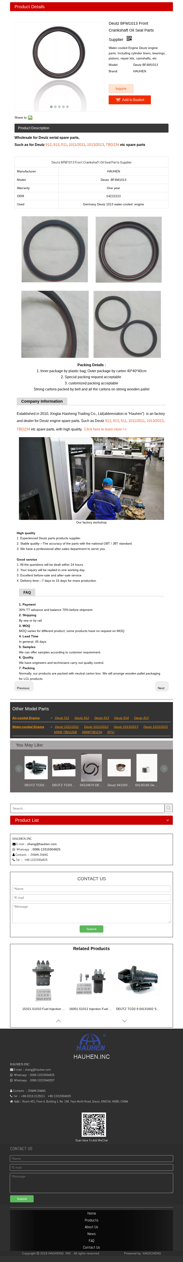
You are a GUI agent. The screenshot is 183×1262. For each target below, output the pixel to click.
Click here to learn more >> (105, 429)
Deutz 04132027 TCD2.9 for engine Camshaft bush (91, 785)
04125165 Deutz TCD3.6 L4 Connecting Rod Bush (119, 785)
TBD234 (112, 145)
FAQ (91, 1240)
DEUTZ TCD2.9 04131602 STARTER (138, 1009)
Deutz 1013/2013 (126, 727)
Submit (91, 929)
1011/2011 (77, 145)
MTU (110, 732)
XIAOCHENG (152, 1253)
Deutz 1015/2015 (155, 727)
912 (49, 145)
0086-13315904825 (46, 849)
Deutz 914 (121, 718)
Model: (113, 65)
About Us (91, 1226)
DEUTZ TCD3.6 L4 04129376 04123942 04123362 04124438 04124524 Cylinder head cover (36, 785)
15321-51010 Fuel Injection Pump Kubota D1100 (44, 1009)
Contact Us (91, 1247)
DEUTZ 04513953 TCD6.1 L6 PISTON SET (146, 785)
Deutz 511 (62, 718)
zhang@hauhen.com (42, 844)
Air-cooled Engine (26, 718)
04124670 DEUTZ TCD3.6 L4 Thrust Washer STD (63, 785)
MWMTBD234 (92, 732)
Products (91, 1220)
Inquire (121, 89)
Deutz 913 (101, 718)
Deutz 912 (82, 718)
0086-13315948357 (42, 1080)
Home (91, 1213)
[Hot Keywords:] (168, 808)
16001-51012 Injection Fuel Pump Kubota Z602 (91, 1009)
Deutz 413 (141, 718)
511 (64, 145)
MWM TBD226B (65, 732)
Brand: (113, 71)
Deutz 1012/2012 (96, 727)
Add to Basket (133, 100)
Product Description (33, 128)
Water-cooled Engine (28, 727)
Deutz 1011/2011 (67, 727)
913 (56, 145)
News (91, 1233)
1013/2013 (95, 145)
